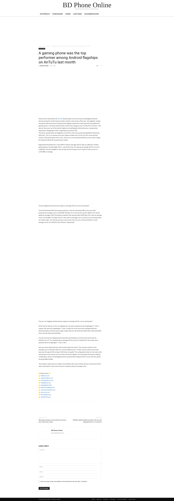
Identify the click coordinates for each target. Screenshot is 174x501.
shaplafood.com (46, 383)
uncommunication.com (48, 390)
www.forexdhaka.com (47, 387)
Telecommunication (91, 14)
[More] (57, 70)
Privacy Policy (132, 499)
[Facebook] (40, 70)
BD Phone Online (44, 65)
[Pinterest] (49, 70)
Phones (68, 14)
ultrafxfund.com (46, 397)
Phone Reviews (57, 14)
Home (40, 46)
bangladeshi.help (46, 385)
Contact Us (106, 499)
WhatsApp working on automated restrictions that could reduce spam (52, 421)
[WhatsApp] (53, 70)
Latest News (77, 14)
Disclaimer (113, 499)
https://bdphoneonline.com (57, 433)
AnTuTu (60, 119)
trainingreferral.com (47, 380)
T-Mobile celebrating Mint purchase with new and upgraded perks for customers (87, 421)
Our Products (45, 14)
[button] (133, 14)
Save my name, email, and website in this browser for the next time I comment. (64, 481)
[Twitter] (44, 70)
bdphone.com (45, 376)
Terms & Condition (122, 499)
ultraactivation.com (47, 378)
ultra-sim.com (45, 392)
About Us (99, 499)
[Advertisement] (87, 31)
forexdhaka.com (46, 394)
